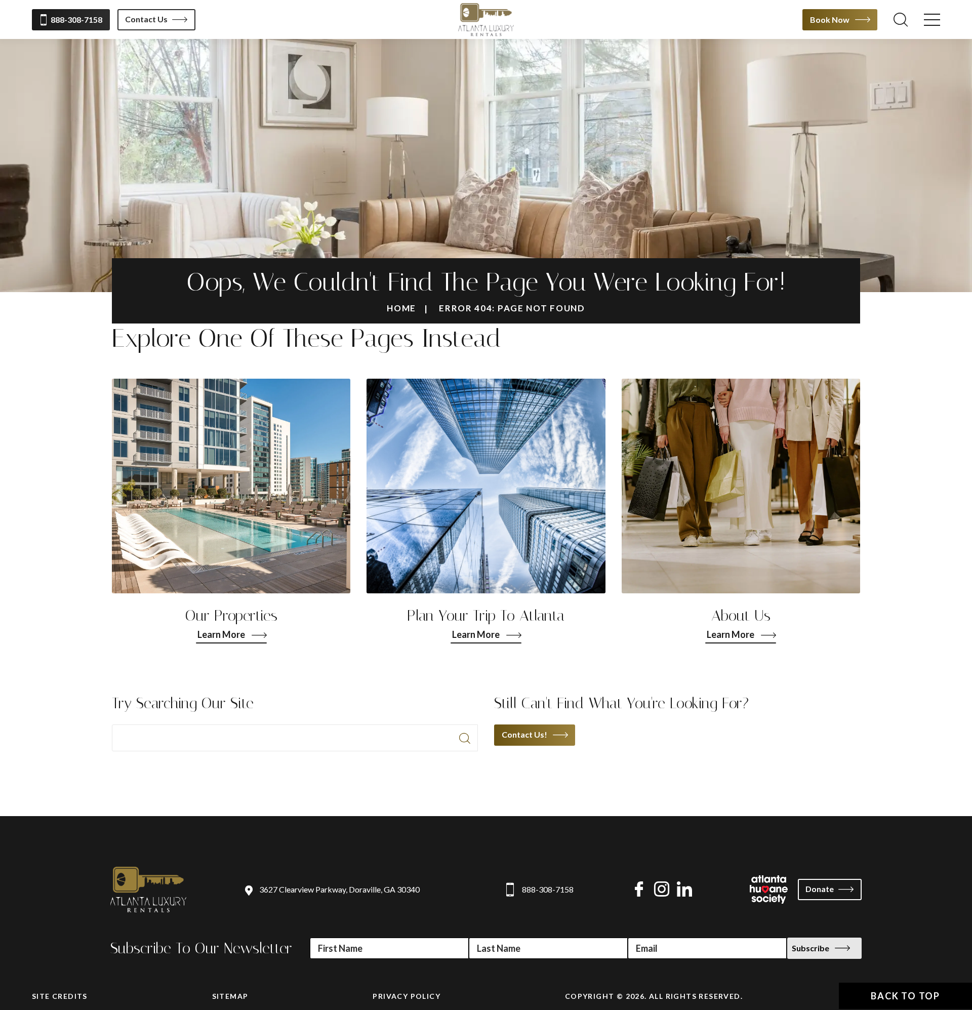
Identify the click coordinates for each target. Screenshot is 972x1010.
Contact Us (146, 19)
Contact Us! (524, 734)
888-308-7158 (76, 19)
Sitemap (230, 996)
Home (401, 308)
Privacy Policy (406, 996)
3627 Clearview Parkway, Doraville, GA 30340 (339, 889)
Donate (819, 889)
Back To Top (905, 995)
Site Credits (60, 996)
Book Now (829, 19)
